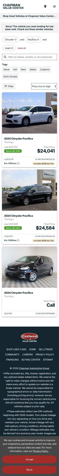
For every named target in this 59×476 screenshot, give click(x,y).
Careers (27, 354)
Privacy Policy (45, 354)
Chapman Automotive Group (34, 368)
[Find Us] (45, 6)
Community (12, 354)
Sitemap (48, 359)
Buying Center (31, 359)
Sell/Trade (46, 349)
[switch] (54, 6)
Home (32, 349)
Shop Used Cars (16, 349)
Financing (12, 359)
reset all (21, 48)
